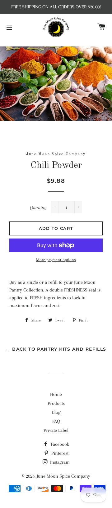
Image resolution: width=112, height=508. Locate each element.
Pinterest (59, 453)
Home (56, 394)
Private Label (56, 430)
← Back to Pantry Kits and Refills (56, 349)
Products (56, 403)
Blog (56, 412)
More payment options (56, 259)
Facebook (59, 444)
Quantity (38, 207)
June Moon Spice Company (63, 476)
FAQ (56, 421)
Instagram (59, 462)
